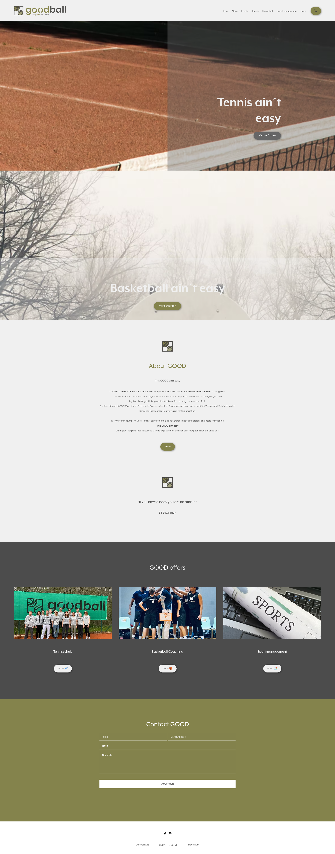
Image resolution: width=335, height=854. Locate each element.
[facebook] (165, 833)
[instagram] (170, 833)
